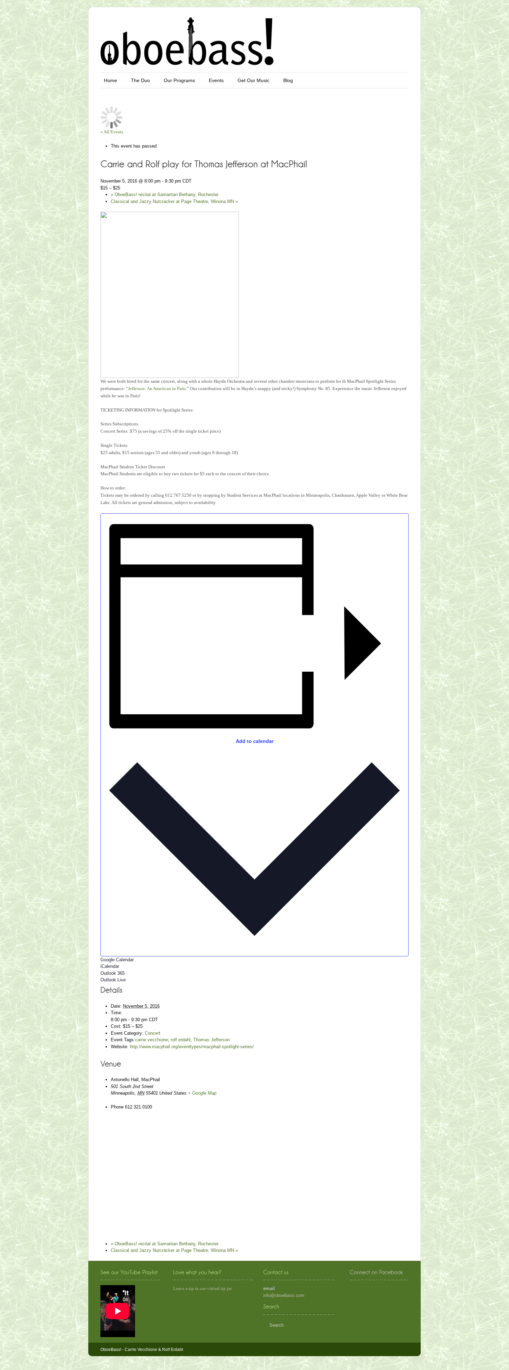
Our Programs (179, 80)
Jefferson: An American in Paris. (157, 388)
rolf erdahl (180, 1039)
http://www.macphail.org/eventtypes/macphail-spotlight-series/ (192, 1046)
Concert (152, 1033)
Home (110, 80)
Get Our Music (253, 80)
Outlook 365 (112, 973)
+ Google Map (202, 1093)
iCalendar (109, 966)
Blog (288, 80)
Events (216, 80)
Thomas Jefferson (211, 1039)
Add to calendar (255, 740)
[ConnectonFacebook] (376, 1272)
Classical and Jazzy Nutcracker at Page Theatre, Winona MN (174, 201)
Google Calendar (117, 959)
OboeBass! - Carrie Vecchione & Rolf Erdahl (141, 1349)
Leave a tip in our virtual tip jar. (202, 1288)
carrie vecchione (151, 1039)
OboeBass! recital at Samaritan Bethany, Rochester (164, 194)
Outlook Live (113, 979)
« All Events (111, 131)
